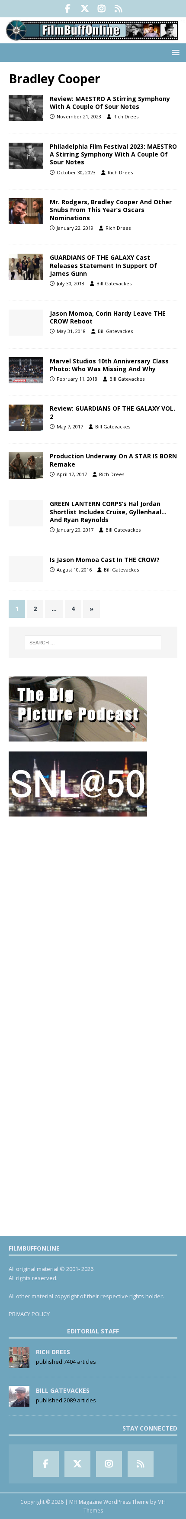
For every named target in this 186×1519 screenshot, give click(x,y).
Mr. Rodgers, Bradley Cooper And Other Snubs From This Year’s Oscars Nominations (111, 210)
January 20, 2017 (75, 529)
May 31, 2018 (71, 331)
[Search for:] (93, 642)
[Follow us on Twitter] (84, 8)
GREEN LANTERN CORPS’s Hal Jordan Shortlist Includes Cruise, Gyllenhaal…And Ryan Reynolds (108, 511)
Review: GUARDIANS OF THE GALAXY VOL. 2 (112, 412)
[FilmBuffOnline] (93, 38)
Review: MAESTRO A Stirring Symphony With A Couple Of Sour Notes (110, 103)
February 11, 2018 (77, 379)
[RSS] (118, 8)
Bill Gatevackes (113, 283)
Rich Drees (125, 116)
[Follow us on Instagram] (101, 8)
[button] (174, 52)
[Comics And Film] (26, 267)
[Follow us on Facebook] (67, 8)
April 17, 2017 (72, 474)
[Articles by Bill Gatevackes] (19, 1402)
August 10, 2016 (74, 569)
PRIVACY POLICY (29, 1314)
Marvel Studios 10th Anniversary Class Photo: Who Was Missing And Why (109, 365)
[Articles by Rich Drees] (19, 1363)
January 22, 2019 (75, 228)
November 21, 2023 (79, 116)
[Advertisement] (93, 919)
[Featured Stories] (26, 370)
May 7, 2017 (70, 426)
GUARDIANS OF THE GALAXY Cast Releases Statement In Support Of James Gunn (103, 265)
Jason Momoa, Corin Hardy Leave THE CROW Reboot (108, 317)
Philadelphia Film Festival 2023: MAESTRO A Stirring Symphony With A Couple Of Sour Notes (113, 154)
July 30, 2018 (70, 283)
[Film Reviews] (26, 108)
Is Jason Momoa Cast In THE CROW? (105, 559)
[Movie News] (26, 211)
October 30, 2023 (76, 172)
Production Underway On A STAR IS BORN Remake (113, 460)
